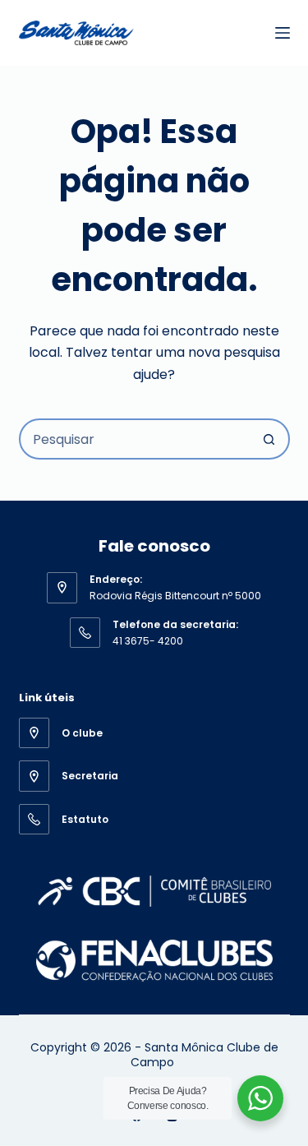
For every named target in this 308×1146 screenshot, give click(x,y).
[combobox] (136, 439)
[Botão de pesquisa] (269, 439)
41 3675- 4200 (148, 641)
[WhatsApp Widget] (260, 1098)
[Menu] (282, 32)
